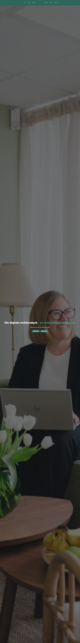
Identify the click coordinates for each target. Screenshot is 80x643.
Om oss (51, 2)
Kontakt (33, 2)
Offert (29, 2)
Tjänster (46, 2)
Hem (25, 2)
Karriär (56, 2)
